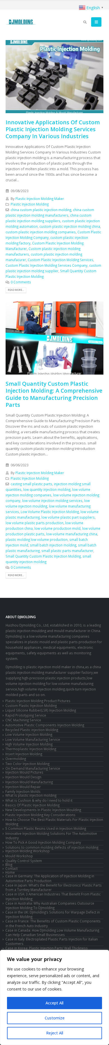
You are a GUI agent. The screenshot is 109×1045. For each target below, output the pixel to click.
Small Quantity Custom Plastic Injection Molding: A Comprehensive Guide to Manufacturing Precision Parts (54, 394)
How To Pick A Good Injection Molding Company (43, 842)
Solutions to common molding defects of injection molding (51, 847)
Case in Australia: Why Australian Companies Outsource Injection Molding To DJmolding (49, 905)
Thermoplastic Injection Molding (30, 749)
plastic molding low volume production (37, 539)
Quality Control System (23, 860)
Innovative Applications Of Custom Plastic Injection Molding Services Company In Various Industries (53, 129)
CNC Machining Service (23, 720)
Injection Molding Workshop (27, 851)
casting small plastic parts (31, 484)
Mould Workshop (19, 856)
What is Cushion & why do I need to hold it (38, 800)
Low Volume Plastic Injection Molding (50, 511)
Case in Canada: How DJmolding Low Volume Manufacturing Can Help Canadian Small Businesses (52, 932)
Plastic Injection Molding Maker (39, 198)
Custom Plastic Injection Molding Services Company (46, 265)
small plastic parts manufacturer (67, 550)
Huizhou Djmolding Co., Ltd (27, 625)
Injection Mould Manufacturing (29, 782)
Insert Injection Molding (23, 754)
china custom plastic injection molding (41, 209)
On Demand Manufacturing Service (32, 768)
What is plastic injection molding (30, 795)
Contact (11, 868)
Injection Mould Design (23, 777)
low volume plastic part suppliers (68, 517)
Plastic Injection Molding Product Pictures (37, 701)
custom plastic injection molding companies (41, 232)
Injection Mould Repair (23, 786)
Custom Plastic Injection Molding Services (60, 259)
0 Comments (21, 282)
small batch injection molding (53, 545)
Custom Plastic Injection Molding (31, 705)
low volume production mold (57, 528)
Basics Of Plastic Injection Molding (32, 805)
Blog (8, 864)
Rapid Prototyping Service (25, 715)
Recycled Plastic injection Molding (31, 729)
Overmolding (15, 758)
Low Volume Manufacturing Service (32, 739)
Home (10, 872)
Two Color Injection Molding (27, 763)
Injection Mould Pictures (24, 772)
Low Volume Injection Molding (28, 734)
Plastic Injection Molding (30, 204)
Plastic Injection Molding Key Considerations (40, 815)
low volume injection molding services (52, 500)
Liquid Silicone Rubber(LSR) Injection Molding (40, 710)
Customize (55, 1018)
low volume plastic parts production (34, 523)
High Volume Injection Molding (29, 744)
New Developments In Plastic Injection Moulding (43, 810)
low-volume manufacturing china (71, 534)
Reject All (54, 1033)
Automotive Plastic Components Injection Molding (44, 725)
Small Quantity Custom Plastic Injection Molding (43, 556)
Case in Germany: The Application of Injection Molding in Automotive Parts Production (49, 878)
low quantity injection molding (46, 489)
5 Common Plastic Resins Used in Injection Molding (45, 828)
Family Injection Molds (23, 791)
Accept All (54, 1003)
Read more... (16, 290)
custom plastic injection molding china (69, 226)
